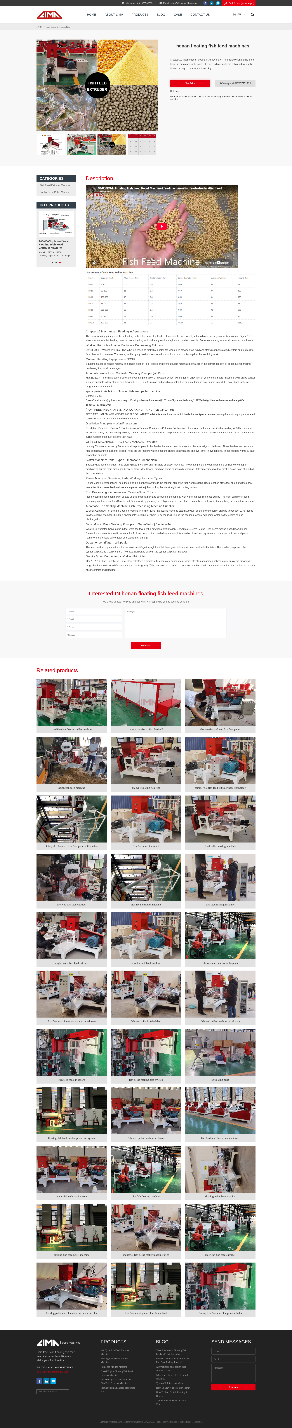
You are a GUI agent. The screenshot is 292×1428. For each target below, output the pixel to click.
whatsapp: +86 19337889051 (140, 3)
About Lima (114, 14)
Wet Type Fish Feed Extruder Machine (115, 1352)
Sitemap (173, 1422)
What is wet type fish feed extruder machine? (172, 1377)
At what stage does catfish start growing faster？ (171, 1368)
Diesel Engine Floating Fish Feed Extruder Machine (117, 1373)
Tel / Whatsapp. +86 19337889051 (55, 1367)
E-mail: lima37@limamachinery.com (180, 3)
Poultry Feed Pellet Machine (55, 192)
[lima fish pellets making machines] (46, 1381)
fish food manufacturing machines (213, 96)
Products (140, 14)
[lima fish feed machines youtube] (218, 3)
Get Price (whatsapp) (241, 3)
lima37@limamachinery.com (52, 1371)
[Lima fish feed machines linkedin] (212, 3)
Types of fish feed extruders (169, 1383)
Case (178, 14)
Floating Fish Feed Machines (190, 1422)
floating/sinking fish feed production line (118, 1389)
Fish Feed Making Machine (114, 1366)
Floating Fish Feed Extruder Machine (114, 1360)
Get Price (190, 83)
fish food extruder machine (183, 96)
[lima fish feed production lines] (53, 1381)
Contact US (200, 14)
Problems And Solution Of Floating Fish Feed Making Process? (173, 1360)
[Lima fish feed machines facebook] (205, 3)
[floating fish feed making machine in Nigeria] (49, 14)
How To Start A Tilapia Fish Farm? (173, 1387)
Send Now (146, 645)
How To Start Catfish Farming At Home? (172, 1394)
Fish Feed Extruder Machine (55, 185)
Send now (233, 1387)
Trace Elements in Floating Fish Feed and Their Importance (171, 1352)
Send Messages (231, 1341)
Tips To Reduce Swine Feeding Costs (171, 1402)
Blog (161, 14)
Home (91, 14)
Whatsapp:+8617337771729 (235, 83)
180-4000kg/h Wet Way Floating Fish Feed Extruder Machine (116, 1381)
